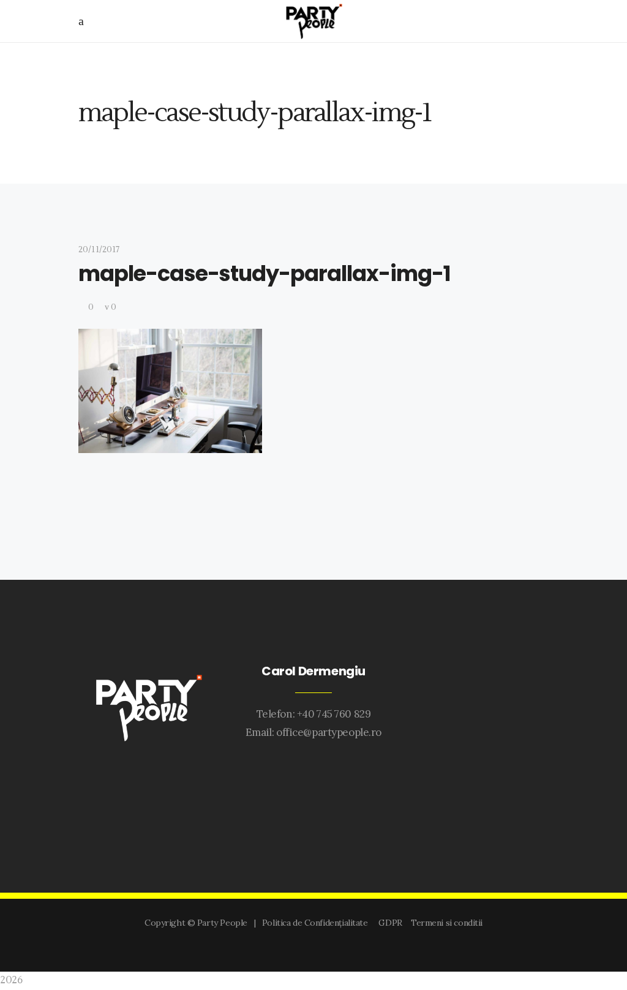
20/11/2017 (98, 249)
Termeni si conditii (446, 922)
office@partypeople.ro (328, 732)
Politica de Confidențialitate (317, 922)
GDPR (392, 922)
